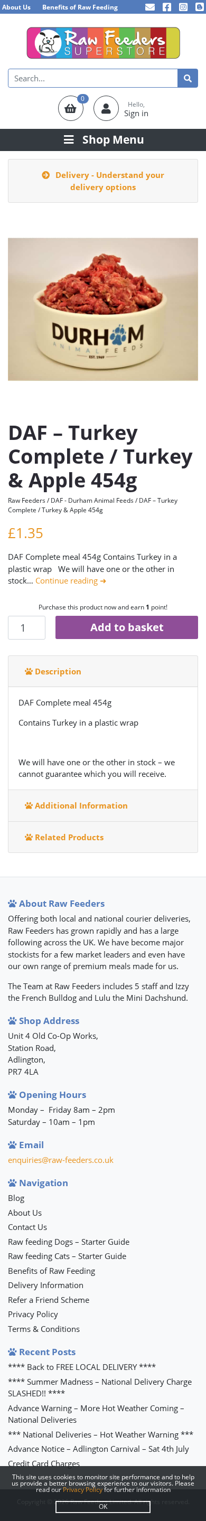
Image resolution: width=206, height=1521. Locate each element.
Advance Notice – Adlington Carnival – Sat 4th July (98, 1448)
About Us (16, 7)
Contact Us (27, 1227)
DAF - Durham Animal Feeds (92, 500)
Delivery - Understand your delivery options (108, 181)
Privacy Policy (33, 1314)
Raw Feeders (26, 500)
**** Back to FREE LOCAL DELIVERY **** (82, 1367)
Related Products (68, 837)
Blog (16, 1198)
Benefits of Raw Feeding (80, 7)
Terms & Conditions (44, 1328)
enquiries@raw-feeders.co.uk (61, 1159)
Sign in (136, 113)
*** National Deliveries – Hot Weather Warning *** (100, 1434)
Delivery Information (45, 1285)
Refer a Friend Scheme (48, 1299)
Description (57, 671)
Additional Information (80, 805)
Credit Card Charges (44, 1463)
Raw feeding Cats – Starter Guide (67, 1256)
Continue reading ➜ (71, 580)
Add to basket (127, 627)
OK (103, 1506)
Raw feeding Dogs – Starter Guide (68, 1241)
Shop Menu (113, 139)
